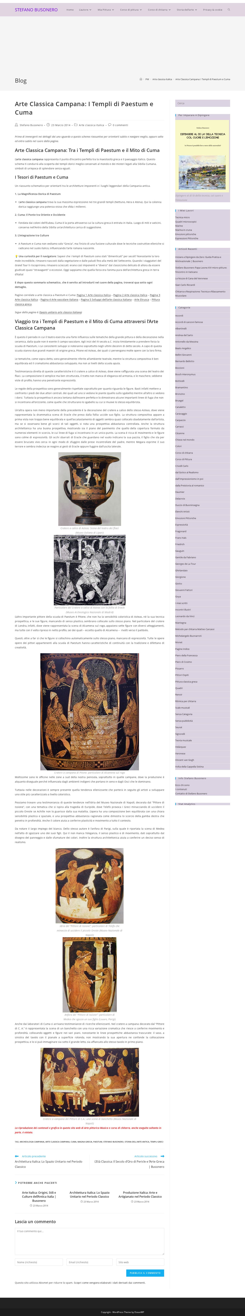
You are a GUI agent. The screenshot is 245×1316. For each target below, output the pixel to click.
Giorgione (180, 577)
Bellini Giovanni (183, 354)
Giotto (178, 583)
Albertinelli (181, 328)
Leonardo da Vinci (184, 616)
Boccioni (179, 367)
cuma (73, 1141)
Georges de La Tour (185, 563)
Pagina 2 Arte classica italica (130, 295)
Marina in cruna (183, 230)
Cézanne (179, 433)
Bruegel (179, 400)
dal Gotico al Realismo (187, 472)
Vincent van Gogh (184, 760)
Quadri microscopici (185, 221)
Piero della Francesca (186, 655)
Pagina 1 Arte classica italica (94, 295)
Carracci (179, 426)
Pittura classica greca (186, 681)
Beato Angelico (183, 348)
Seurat (178, 727)
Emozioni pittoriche (185, 234)
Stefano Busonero (31, 125)
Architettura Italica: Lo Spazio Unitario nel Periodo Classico (90, 1195)
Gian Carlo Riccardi (185, 284)
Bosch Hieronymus (185, 374)
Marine (179, 225)
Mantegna (180, 622)
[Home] (141, 79)
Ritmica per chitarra (185, 701)
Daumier (179, 492)
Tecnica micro (182, 217)
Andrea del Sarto (184, 335)
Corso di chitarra (184, 452)
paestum (97, 1141)
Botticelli (179, 381)
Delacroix (180, 498)
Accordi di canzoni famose (189, 322)
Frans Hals (180, 537)
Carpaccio (180, 420)
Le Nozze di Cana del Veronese (191, 278)
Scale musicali (182, 707)
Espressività (181, 524)
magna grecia (84, 1141)
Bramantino (181, 387)
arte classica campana (57, 1141)
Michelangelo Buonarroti (188, 635)
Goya (178, 596)
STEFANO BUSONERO (36, 10)
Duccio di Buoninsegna (187, 505)
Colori (178, 446)
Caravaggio (181, 413)
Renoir (178, 694)
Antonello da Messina (186, 341)
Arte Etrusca (141, 299)
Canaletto (180, 407)
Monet (178, 642)
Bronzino (180, 394)
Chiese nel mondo (184, 439)
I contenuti (181, 789)
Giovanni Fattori (183, 590)
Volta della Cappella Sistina (189, 766)
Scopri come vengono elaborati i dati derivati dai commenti (109, 1282)
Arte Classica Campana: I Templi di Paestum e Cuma (202, 79)
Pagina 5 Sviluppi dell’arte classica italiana (106, 299)
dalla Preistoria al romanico (189, 485)
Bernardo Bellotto (184, 361)
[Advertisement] (122, 49)
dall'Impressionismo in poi (189, 478)
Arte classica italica (91, 125)
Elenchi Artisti (182, 511)
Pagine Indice (182, 649)
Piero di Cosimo (183, 661)
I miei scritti (181, 603)
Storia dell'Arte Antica (137, 1141)
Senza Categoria (183, 714)
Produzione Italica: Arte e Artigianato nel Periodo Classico (140, 1195)
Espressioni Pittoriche (186, 238)
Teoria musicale (183, 740)
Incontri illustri (183, 609)
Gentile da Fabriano (185, 557)
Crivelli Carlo (181, 466)
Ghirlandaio (181, 570)
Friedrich (180, 544)
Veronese (180, 753)
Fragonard (180, 531)
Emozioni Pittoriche (185, 518)
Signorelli (180, 734)
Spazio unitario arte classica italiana (60, 312)
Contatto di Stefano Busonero (191, 793)
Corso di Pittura (183, 459)
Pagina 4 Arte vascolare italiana (59, 299)
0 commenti (120, 125)
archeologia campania (32, 1141)
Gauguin (179, 550)
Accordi (179, 315)
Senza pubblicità (184, 720)
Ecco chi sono (182, 785)
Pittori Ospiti (182, 675)
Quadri (179, 688)
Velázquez (180, 746)
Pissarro (179, 668)
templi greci (156, 1141)
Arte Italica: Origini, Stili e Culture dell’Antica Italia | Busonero (39, 1197)
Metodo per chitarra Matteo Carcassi (194, 629)
